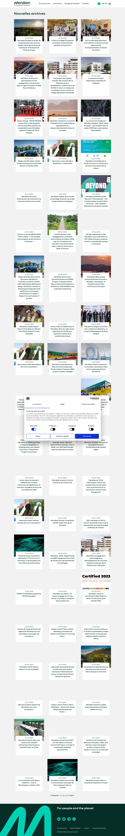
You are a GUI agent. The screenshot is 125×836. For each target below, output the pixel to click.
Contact (86, 828)
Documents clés (62, 828)
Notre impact (57, 3)
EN (103, 3)
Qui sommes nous (45, 3)
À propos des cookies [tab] (88, 404)
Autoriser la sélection (62, 436)
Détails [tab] (62, 404)
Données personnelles (99, 828)
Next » (72, 795)
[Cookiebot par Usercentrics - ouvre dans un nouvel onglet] (91, 398)
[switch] (53, 429)
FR (106, 3)
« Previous (54, 795)
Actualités (85, 3)
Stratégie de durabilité (71, 3)
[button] (100, 3)
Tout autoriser (87, 436)
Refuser (38, 436)
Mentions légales (75, 828)
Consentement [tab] (37, 404)
